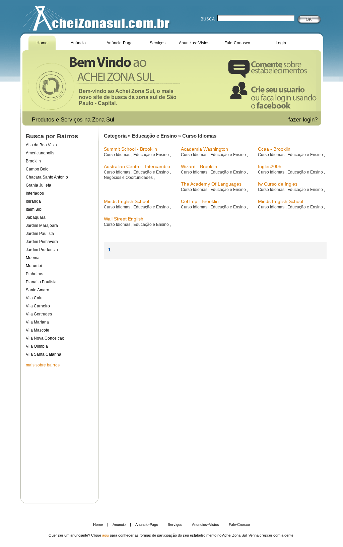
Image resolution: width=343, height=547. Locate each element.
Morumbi (34, 265)
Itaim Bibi (34, 209)
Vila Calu (34, 298)
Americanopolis (40, 153)
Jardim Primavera (42, 241)
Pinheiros (34, 273)
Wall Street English (123, 218)
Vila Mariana (37, 322)
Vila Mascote (37, 330)
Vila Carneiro (38, 306)
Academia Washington (204, 149)
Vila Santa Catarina (43, 354)
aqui (105, 535)
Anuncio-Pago (146, 525)
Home (42, 43)
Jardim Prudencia (42, 249)
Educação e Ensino (154, 136)
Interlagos (35, 193)
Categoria (115, 136)
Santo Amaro (37, 290)
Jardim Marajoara (42, 225)
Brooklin (33, 161)
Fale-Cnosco (239, 525)
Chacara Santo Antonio (47, 177)
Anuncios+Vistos (194, 43)
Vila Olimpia (37, 346)
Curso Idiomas (117, 154)
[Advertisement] (59, 431)
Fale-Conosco (237, 43)
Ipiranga (33, 201)
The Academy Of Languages (211, 184)
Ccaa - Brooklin (274, 149)
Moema (33, 257)
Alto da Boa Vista (41, 145)
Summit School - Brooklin (130, 149)
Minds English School (126, 201)
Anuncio (119, 525)
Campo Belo (37, 169)
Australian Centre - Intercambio (137, 166)
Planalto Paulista (41, 282)
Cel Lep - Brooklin (200, 201)
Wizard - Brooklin (199, 166)
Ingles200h (269, 166)
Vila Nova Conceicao (45, 338)
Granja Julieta (38, 185)
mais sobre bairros (43, 365)
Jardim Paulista (40, 233)
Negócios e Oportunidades (129, 177)
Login (281, 43)
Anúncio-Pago (120, 43)
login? (311, 119)
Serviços (157, 43)
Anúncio (78, 43)
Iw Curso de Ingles (277, 184)
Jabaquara (36, 217)
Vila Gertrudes (39, 314)
